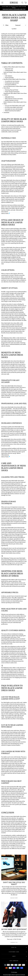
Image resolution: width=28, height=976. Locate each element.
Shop (14, 956)
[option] (14, 8)
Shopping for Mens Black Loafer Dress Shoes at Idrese (15, 94)
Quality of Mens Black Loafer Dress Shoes (14, 67)
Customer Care (14, 951)
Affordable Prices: (9, 97)
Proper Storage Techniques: (12, 91)
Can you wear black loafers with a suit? (15, 105)
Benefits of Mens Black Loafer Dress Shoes (14, 79)
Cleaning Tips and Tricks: (11, 90)
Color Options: (8, 76)
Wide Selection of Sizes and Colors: (14, 98)
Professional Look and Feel (12, 83)
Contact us (14, 942)
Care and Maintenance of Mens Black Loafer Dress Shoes (15, 87)
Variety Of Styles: (9, 77)
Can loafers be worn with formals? (14, 109)
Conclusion (6, 112)
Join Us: (14, 947)
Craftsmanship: (9, 70)
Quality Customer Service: (11, 100)
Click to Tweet (5, 213)
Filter (6, 25)
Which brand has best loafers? (13, 110)
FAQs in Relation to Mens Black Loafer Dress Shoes (15, 102)
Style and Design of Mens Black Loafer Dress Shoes (15, 73)
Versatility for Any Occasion (12, 81)
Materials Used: (9, 69)
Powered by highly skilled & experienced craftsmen (14, 974)
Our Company (14, 960)
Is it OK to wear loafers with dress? (14, 107)
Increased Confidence (10, 84)
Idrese (14, 2)
